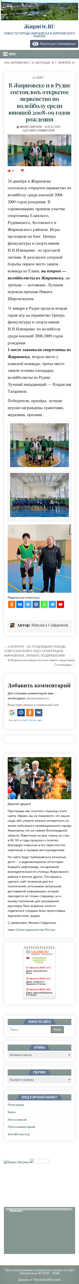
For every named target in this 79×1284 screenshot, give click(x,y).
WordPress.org (19, 1134)
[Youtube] (60, 604)
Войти (12, 1112)
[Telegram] (52, 604)
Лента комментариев (21, 1127)
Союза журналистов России (35, 929)
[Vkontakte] (19, 604)
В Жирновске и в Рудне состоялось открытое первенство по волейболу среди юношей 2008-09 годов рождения (40, 102)
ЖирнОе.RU (39, 26)
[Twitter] (28, 604)
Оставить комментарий (40, 130)
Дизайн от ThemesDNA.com (39, 1279)
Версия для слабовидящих (57, 43)
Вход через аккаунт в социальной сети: (33, 705)
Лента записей (17, 1119)
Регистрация (16, 1104)
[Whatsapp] (44, 604)
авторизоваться (37, 698)
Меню (12, 54)
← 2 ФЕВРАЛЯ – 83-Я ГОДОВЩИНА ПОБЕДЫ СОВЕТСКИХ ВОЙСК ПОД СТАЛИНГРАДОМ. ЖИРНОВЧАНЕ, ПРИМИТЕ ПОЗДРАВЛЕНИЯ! (35, 651)
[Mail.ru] (36, 604)
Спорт (40, 77)
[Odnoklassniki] (11, 604)
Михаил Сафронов (31, 126)
